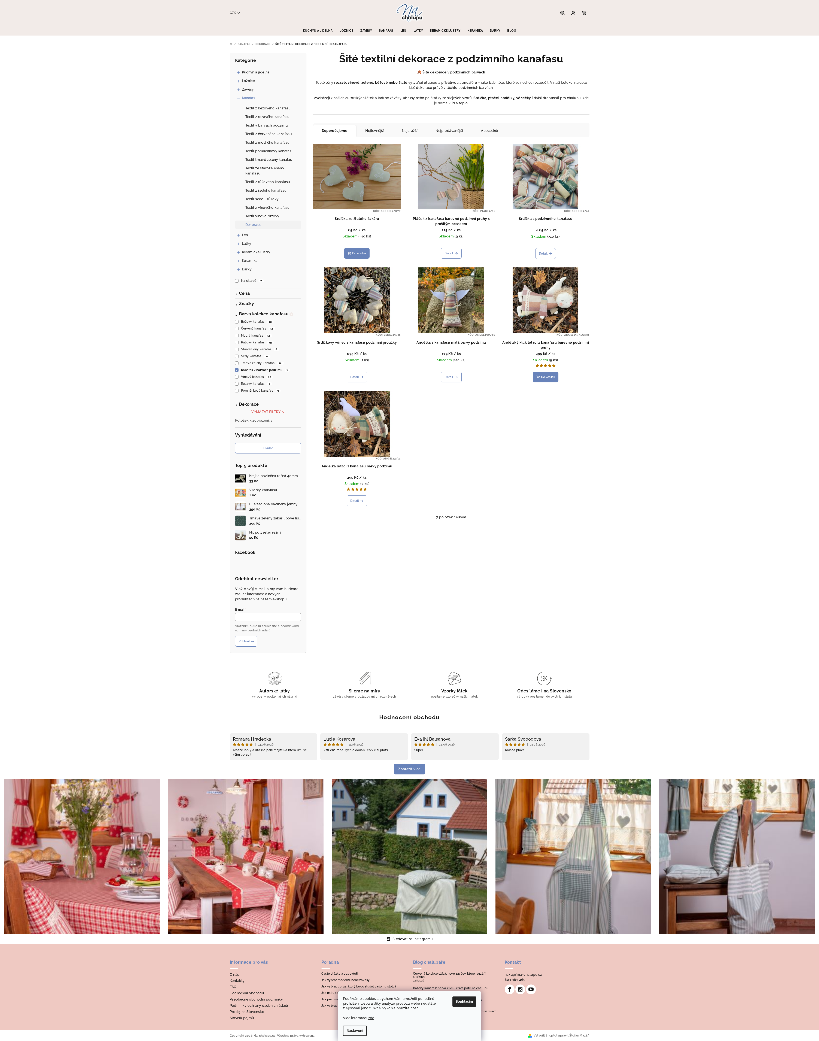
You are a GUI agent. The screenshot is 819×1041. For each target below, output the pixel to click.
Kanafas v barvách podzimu (264, 370)
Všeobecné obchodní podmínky (256, 999)
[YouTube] (531, 989)
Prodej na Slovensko (247, 1012)
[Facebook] (510, 989)
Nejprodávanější (449, 131)
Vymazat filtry (266, 412)
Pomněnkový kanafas (260, 390)
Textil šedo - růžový (262, 199)
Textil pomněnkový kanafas (268, 151)
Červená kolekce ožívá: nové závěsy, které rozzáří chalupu (449, 975)
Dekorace (253, 225)
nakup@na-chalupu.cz (523, 974)
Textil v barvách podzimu (266, 125)
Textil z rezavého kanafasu (267, 117)
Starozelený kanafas (259, 349)
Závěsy (248, 89)
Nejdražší (410, 131)
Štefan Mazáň (579, 1035)
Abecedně (489, 131)
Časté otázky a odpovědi (339, 973)
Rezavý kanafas (255, 383)
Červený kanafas (257, 328)
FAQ (233, 987)
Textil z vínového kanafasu (267, 208)
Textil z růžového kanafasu (267, 182)
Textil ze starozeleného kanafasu (264, 170)
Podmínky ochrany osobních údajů (259, 1006)
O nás (234, 974)
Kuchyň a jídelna (256, 72)
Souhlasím (464, 1001)
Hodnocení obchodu (409, 717)
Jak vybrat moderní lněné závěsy (345, 979)
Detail (449, 253)
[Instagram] (520, 989)
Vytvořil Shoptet (545, 1035)
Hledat (268, 448)
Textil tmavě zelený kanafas (268, 160)
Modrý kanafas (255, 335)
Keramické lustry (256, 252)
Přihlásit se (246, 641)
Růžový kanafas (256, 342)
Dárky (247, 269)
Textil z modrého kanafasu (267, 142)
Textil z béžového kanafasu (268, 108)
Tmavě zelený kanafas (261, 363)
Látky (246, 244)
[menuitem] (318, 31)
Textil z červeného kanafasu (268, 134)
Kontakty (237, 981)
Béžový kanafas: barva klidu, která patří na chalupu (451, 988)
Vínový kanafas (256, 377)
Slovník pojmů (242, 1018)
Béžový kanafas (256, 321)
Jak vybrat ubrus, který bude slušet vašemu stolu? (359, 986)
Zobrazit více (409, 769)
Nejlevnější (374, 131)
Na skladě (251, 280)
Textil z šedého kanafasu (266, 190)
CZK (233, 13)
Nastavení (355, 1031)
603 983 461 (515, 980)
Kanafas (248, 98)
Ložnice (248, 81)
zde (371, 1018)
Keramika (250, 261)
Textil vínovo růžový (262, 216)
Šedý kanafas (255, 356)
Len (245, 235)
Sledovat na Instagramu (412, 939)
